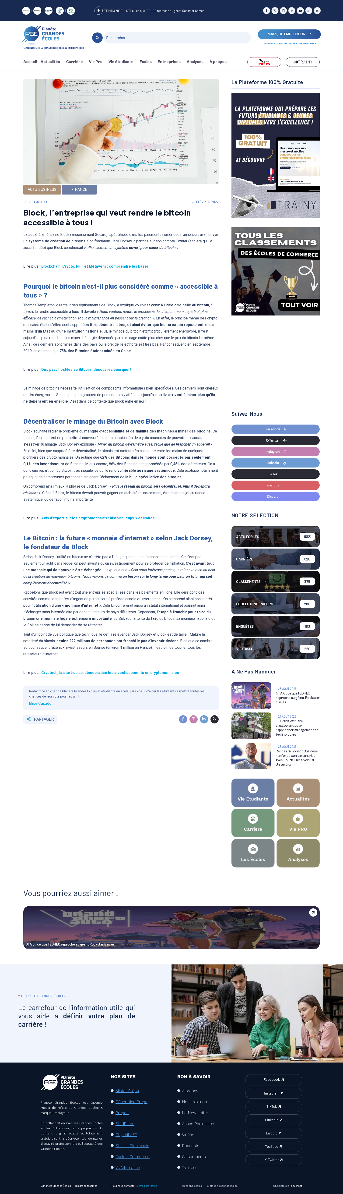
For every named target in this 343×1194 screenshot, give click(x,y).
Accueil (30, 62)
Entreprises (169, 62)
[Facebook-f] (266, 10)
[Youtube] (300, 10)
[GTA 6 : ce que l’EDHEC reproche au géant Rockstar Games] (251, 695)
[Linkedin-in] (291, 10)
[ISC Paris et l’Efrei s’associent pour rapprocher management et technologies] (251, 725)
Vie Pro (95, 62)
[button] (51, 62)
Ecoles (146, 62)
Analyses (195, 62)
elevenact (296, 1185)
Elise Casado (36, 202)
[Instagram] (283, 10)
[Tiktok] (308, 10)
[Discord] (317, 10)
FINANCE (79, 189)
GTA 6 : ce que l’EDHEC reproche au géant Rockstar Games (165, 11)
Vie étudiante (120, 62)
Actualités (50, 62)
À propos (218, 62)
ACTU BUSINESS (42, 189)
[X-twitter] (275, 10)
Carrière (74, 62)
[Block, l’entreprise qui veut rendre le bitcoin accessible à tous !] (183, 719)
